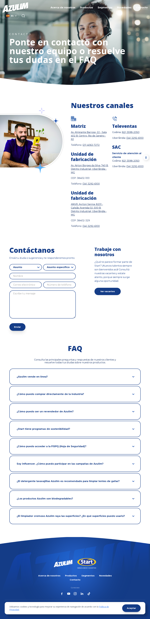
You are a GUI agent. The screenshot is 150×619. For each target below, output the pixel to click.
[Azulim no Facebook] (62, 594)
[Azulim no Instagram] (75, 593)
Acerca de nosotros (63, 7)
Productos (86, 7)
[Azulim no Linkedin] (82, 594)
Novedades (124, 7)
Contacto (142, 7)
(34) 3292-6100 (91, 183)
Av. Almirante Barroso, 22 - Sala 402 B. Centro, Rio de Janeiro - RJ (89, 136)
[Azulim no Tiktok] (89, 593)
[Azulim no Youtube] (68, 593)
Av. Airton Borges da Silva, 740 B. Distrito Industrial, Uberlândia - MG (89, 169)
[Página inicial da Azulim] (15, 7)
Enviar (17, 327)
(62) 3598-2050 (130, 132)
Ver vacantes (107, 291)
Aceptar (131, 608)
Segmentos (105, 7)
